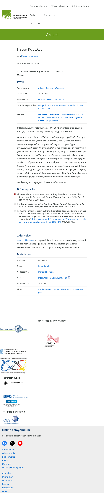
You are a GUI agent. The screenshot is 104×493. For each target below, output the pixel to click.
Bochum (49, 88)
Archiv (33, 15)
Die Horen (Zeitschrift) (48, 114)
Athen (40, 88)
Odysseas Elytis (68, 114)
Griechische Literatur (47, 99)
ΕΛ (39, 24)
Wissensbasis (58, 6)
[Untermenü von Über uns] (54, 15)
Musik (61, 99)
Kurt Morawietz (67, 117)
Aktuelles (6, 473)
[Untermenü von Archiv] (38, 15)
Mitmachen (7, 476)
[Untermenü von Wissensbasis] (67, 6)
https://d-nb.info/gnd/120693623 (52, 278)
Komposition (43, 105)
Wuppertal (59, 88)
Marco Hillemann (29, 55)
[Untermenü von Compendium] (46, 6)
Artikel (52, 34)
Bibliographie (79, 6)
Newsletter (7, 480)
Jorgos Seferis (52, 120)
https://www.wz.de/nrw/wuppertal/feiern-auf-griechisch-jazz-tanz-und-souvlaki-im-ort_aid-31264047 (52, 220)
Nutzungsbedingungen (13, 467)
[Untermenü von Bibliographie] (88, 6)
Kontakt (5, 484)
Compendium (37, 6)
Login (4, 491)
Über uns (48, 15)
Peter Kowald (53, 117)
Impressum (7, 487)
